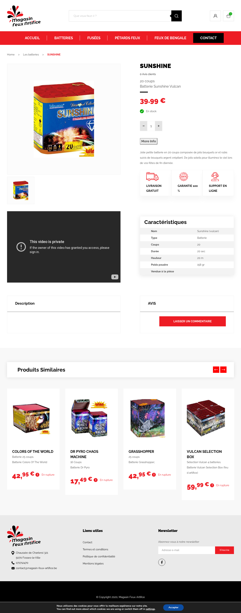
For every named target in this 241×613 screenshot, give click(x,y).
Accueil (32, 38)
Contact (208, 38)
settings (150, 609)
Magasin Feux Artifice (132, 597)
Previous (216, 369)
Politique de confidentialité (99, 556)
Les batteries (31, 54)
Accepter (173, 607)
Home (11, 54)
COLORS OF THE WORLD (32, 451)
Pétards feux (127, 38)
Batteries (63, 38)
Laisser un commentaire (192, 321)
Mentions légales (93, 563)
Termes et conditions (95, 549)
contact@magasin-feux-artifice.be (36, 568)
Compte (215, 16)
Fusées (93, 38)
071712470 (22, 562)
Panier (230, 13)
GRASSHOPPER (141, 451)
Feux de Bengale (170, 38)
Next (223, 369)
